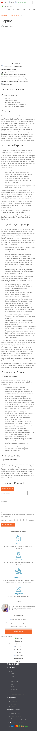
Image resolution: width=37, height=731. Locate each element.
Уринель (18, 641)
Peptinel (7, 99)
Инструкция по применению (14, 106)
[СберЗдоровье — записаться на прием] (20, 2)
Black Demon (18, 658)
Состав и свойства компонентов (15, 104)
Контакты (32, 9)
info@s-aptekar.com (16, 716)
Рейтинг (4, 520)
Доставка (16, 9)
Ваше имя (4, 501)
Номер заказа (5, 493)
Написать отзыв (17, 66)
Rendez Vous (18, 650)
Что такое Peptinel (11, 100)
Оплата (24, 9)
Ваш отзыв (4, 513)
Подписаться (18, 632)
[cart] (34, 2)
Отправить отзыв (8, 524)
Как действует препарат (13, 102)
